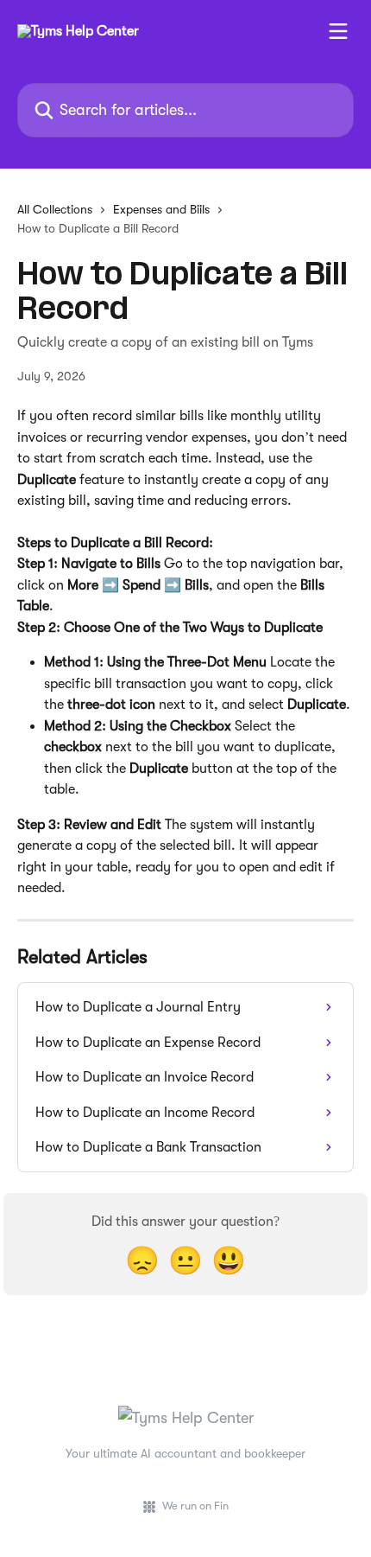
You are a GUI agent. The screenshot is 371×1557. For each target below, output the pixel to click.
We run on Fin (195, 1505)
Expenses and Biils (161, 209)
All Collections (54, 209)
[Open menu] (338, 31)
